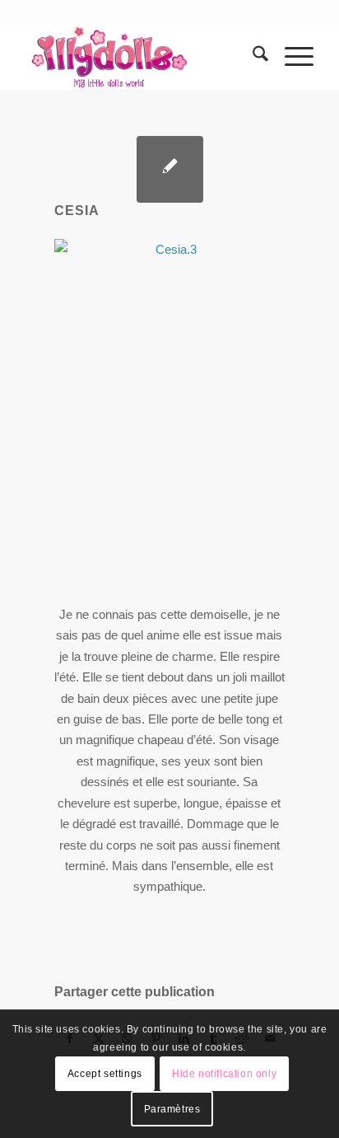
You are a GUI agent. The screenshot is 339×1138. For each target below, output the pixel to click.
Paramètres (172, 1109)
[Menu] (290, 57)
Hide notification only (224, 1073)
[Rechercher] (252, 57)
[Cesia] (170, 169)
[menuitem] (252, 57)
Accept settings (104, 1073)
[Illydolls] (141, 57)
